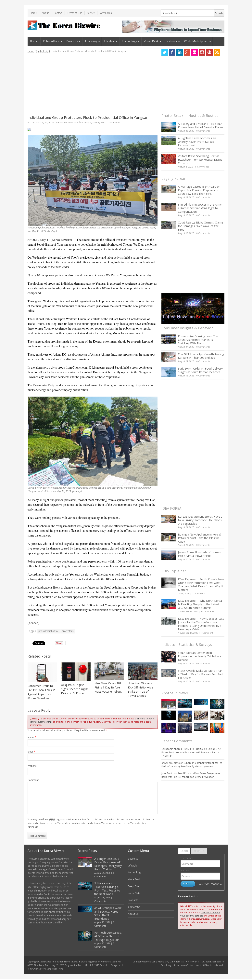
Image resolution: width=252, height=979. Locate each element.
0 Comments (203, 130)
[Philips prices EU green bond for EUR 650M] (185, 716)
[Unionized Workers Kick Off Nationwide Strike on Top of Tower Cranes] (143, 671)
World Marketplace (196, 41)
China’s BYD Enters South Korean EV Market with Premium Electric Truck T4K (191, 752)
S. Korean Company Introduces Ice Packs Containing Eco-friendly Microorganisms (191, 764)
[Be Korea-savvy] (64, 25)
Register (199, 851)
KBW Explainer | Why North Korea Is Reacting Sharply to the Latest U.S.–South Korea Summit (200, 604)
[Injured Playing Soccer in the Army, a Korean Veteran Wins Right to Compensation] (168, 207)
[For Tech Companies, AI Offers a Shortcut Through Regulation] (217, 704)
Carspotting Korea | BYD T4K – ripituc (182, 749)
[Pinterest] (209, 52)
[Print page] (93, 129)
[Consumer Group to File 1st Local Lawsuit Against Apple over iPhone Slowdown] (42, 672)
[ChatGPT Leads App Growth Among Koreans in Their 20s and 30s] (168, 357)
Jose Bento (167, 773)
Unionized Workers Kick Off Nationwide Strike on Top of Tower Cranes (140, 689)
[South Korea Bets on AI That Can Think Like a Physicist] (168, 715)
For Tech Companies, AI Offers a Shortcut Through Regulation (108, 936)
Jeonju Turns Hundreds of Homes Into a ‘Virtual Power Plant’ (199, 554)
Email (31, 751)
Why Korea (106, 13)
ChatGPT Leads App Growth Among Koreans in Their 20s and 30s (201, 356)
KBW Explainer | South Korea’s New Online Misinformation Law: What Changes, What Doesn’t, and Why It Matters (201, 584)
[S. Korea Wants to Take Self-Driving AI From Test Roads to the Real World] (185, 703)
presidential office (48, 631)
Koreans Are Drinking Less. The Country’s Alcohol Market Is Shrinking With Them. (198, 339)
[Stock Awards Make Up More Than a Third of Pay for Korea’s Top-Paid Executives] (168, 673)
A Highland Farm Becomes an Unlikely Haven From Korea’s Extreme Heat (197, 141)
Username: (187, 858)
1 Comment (207, 632)
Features (171, 41)
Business (72, 41)
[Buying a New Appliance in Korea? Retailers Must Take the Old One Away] (168, 537)
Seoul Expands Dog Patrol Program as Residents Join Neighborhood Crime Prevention (190, 775)
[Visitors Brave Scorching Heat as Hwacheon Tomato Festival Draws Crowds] (168, 159)
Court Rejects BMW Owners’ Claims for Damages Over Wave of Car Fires (200, 226)
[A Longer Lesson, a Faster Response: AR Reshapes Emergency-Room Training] (168, 704)
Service (91, 13)
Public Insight (43, 50)
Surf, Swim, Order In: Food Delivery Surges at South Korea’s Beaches (200, 370)
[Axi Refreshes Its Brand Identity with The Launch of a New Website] (201, 727)
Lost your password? (210, 883)
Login (184, 851)
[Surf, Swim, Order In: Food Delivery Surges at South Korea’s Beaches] (168, 372)
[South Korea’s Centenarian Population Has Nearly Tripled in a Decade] (168, 656)
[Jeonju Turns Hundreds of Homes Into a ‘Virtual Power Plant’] (168, 555)
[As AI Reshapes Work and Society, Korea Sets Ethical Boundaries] (201, 702)
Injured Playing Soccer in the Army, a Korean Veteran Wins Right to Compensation (200, 208)
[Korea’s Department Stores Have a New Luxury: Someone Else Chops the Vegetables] (168, 519)
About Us (133, 914)
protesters (67, 631)
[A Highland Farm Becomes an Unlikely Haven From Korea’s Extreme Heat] (168, 140)
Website (32, 766)
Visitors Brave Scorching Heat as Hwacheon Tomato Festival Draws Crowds (200, 159)
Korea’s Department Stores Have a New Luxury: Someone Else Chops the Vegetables (200, 520)
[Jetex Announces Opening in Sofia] (217, 728)
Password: (186, 870)
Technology (129, 41)
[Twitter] (164, 52)
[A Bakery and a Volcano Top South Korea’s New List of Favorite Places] (168, 127)
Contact (58, 13)
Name (32, 737)
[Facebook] (172, 52)
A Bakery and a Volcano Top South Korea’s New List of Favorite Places (200, 125)
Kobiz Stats (134, 893)
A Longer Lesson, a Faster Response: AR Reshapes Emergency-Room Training (108, 864)
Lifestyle (109, 41)
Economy (91, 41)
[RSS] (217, 52)
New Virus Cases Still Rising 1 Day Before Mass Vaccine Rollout (108, 687)
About (45, 13)
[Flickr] (194, 52)
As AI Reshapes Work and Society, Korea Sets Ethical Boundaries (107, 913)
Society (96, 122)
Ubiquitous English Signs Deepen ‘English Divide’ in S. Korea (75, 689)
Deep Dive (134, 886)
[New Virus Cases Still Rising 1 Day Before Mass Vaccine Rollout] (109, 671)
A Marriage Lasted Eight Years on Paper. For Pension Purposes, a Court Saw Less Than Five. (199, 190)
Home (33, 13)
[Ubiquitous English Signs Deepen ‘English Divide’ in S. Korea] (76, 671)
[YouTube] (202, 52)
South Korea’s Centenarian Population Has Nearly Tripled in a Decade (199, 656)
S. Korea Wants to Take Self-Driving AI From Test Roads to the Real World (107, 888)
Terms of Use (74, 13)
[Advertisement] (93, 84)
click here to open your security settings (200, 914)
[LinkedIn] (179, 52)
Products (133, 900)
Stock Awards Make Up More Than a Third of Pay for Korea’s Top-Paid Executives (200, 674)
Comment (33, 780)
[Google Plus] (187, 52)
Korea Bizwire (65, 122)
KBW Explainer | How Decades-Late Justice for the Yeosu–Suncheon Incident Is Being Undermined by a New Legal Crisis (201, 624)
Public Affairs (51, 41)
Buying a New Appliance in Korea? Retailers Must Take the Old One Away (199, 538)
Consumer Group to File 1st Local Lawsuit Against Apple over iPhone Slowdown (41, 692)
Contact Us (134, 907)
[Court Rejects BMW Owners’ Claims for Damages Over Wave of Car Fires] (168, 225)
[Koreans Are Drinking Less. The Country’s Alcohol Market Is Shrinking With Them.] (168, 339)
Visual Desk (151, 41)
